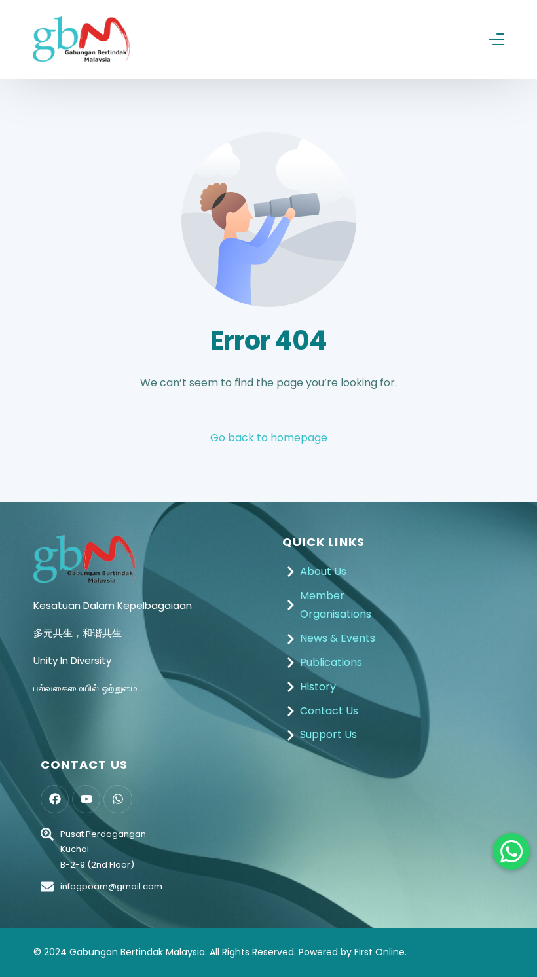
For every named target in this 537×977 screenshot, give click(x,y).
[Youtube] (86, 799)
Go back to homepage (268, 437)
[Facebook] (55, 799)
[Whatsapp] (117, 799)
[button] (511, 851)
